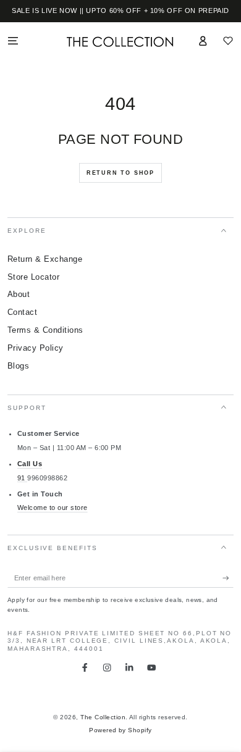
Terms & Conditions (45, 330)
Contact (22, 312)
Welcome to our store (52, 507)
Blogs (18, 365)
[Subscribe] (228, 578)
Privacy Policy (35, 348)
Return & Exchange (44, 259)
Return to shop (120, 173)
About (18, 294)
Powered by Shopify (120, 730)
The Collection (102, 717)
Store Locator (33, 277)
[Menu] (13, 40)
